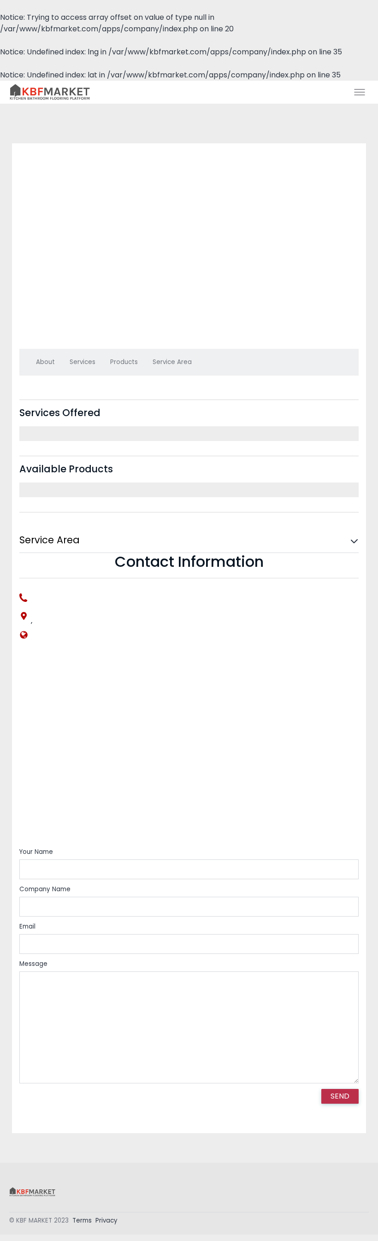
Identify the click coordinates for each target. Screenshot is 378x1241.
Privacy (106, 1220)
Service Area (172, 362)
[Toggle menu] (359, 92)
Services (82, 362)
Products (124, 362)
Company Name (45, 889)
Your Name (36, 851)
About (45, 362)
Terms (82, 1220)
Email (27, 926)
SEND (340, 1096)
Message (33, 963)
